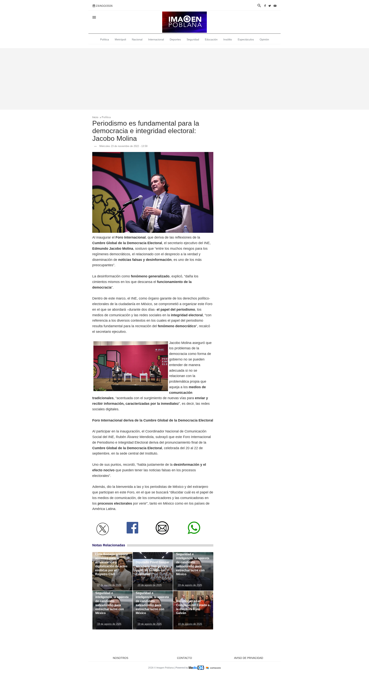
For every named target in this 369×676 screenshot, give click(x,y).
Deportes (175, 39)
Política (104, 39)
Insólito (227, 39)
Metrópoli (120, 39)
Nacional (137, 39)
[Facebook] (265, 6)
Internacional (156, 39)
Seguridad (193, 39)
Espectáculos (246, 39)
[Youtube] (275, 6)
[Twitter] (269, 6)
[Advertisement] (184, 79)
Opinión (264, 39)
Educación (211, 39)
